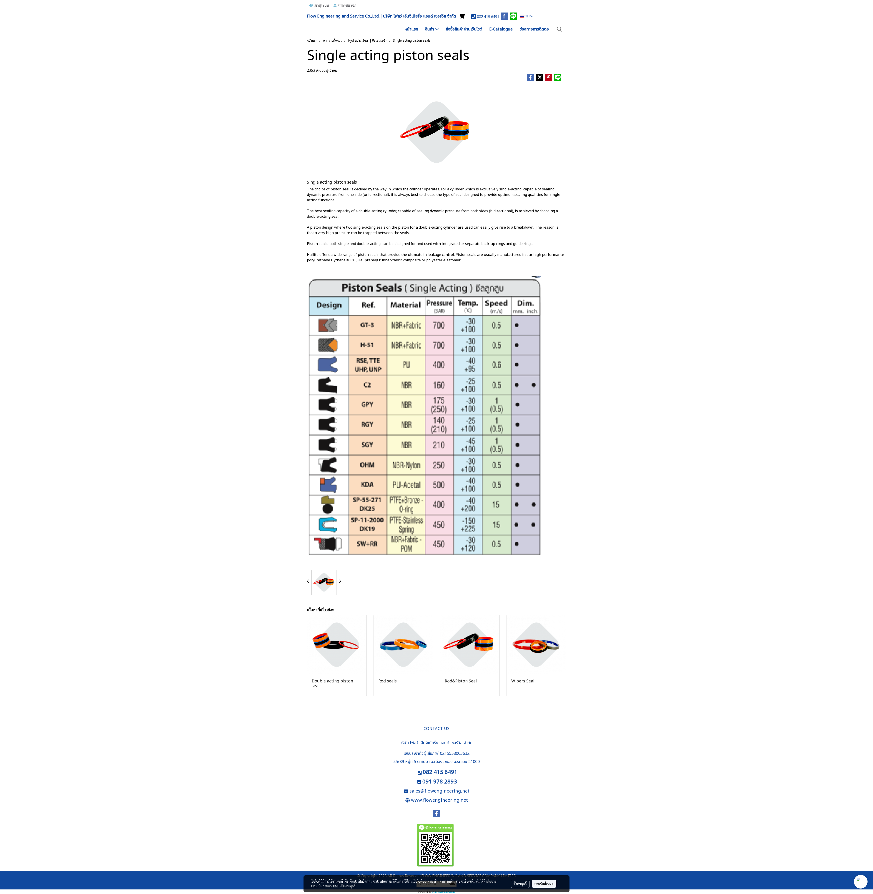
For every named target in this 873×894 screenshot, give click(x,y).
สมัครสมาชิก (346, 5)
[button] (559, 29)
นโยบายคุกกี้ (348, 886)
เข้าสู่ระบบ (321, 5)
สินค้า (430, 29)
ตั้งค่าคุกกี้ (520, 884)
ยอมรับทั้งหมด (544, 884)
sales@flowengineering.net (439, 791)
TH (527, 16)
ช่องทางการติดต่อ (534, 29)
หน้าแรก (411, 29)
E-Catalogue (501, 29)
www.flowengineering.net (439, 800)
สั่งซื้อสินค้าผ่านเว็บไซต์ (464, 29)
